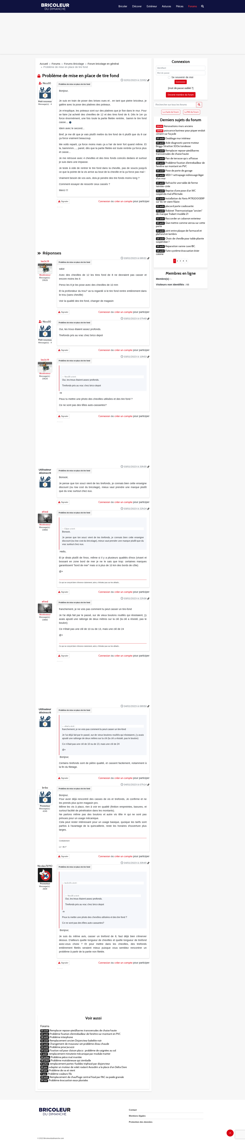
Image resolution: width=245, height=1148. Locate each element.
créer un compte (123, 201)
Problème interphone (61, 1037)
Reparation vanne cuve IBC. (180, 246)
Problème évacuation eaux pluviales (68, 1080)
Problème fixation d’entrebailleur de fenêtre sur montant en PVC (85, 1033)
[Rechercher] (199, 104)
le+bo (45, 787)
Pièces (179, 6)
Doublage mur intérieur (178, 138)
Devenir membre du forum (181, 94)
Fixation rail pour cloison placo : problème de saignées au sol (83, 1050)
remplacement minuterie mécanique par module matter (79, 1053)
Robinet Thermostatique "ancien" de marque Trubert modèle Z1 (179, 212)
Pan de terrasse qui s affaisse (181, 158)
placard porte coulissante (179, 206)
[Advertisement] (122, 34)
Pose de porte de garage (178, 170)
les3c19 (45, 261)
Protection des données (140, 1122)
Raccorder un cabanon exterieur (183, 218)
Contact (133, 1110)
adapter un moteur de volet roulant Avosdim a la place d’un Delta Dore (88, 1067)
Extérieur (152, 6)
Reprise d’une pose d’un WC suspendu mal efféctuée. (176, 192)
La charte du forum (171, 112)
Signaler (64, 201)
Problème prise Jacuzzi (62, 1047)
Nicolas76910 (45, 866)
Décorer (137, 6)
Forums (192, 6)
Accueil (44, 63)
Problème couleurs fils (60, 1073)
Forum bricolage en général (103, 63)
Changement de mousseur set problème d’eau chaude (79, 1043)
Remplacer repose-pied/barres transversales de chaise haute (83, 1030)
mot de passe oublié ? (181, 88)
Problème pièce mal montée (66, 1057)
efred (45, 511)
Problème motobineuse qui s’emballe (71, 1060)
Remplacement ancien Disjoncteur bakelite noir (76, 1040)
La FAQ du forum (191, 112)
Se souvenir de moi (182, 77)
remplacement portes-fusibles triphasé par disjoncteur (80, 1063)
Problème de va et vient (62, 1070)
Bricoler (122, 6)
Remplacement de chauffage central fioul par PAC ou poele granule (87, 1077)
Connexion (104, 201)
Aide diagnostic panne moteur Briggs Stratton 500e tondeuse (177, 144)
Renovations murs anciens (178, 126)
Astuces (166, 6)
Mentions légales (137, 1116)
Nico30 (47, 83)
